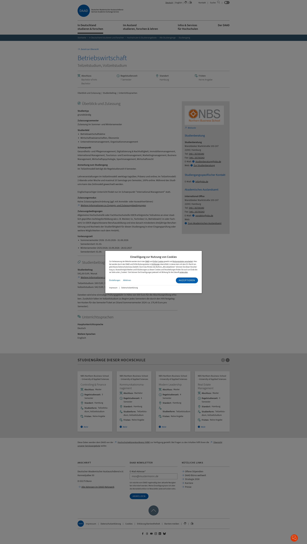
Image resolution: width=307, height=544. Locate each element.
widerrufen (184, 272)
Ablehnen (127, 280)
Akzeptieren (187, 280)
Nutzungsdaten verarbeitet (183, 261)
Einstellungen (114, 280)
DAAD (147, 261)
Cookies (160, 261)
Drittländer (156, 264)
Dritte (155, 261)
